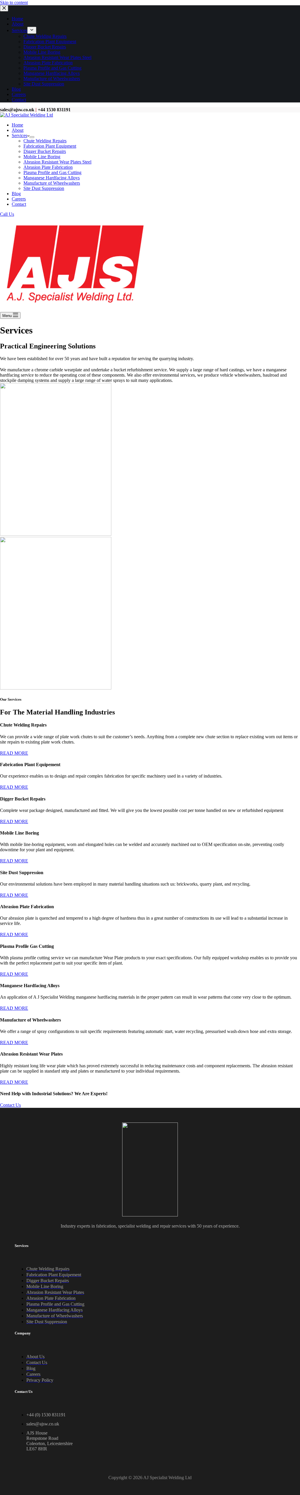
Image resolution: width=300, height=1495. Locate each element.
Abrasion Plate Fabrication (48, 167)
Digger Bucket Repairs (44, 151)
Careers (19, 198)
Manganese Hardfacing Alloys (51, 177)
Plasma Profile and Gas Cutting (52, 172)
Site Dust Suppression (43, 188)
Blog (16, 193)
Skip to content (14, 2)
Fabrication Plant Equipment (49, 146)
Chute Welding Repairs (45, 140)
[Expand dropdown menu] (32, 137)
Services (19, 135)
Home (17, 124)
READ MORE (14, 753)
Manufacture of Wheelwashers (51, 183)
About (17, 130)
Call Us (7, 214)
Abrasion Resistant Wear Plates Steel (57, 161)
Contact (19, 204)
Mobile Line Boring (41, 156)
